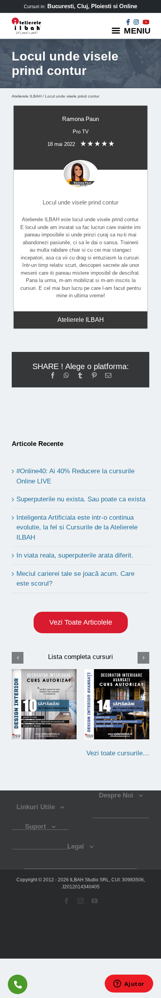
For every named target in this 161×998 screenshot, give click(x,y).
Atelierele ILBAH (26, 96)
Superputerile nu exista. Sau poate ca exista (80, 499)
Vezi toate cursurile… (117, 753)
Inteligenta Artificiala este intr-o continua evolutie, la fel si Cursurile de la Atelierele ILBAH (77, 527)
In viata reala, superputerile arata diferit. (74, 555)
